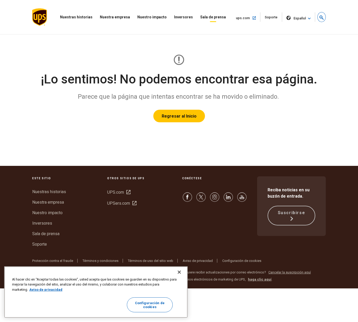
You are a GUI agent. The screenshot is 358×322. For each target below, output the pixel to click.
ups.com (248, 18)
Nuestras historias (76, 17)
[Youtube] (242, 199)
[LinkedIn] (228, 199)
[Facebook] (187, 199)
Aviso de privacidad (198, 261)
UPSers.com (122, 203)
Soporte (273, 18)
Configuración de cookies (241, 261)
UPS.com (119, 192)
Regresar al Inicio (179, 116)
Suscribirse (291, 212)
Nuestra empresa (115, 17)
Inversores (183, 17)
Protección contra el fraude (52, 261)
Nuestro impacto (152, 17)
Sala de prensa (213, 17)
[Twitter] (201, 199)
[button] (321, 17)
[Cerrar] (179, 272)
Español (300, 18)
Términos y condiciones (100, 261)
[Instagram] (214, 199)
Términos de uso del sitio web (150, 261)
